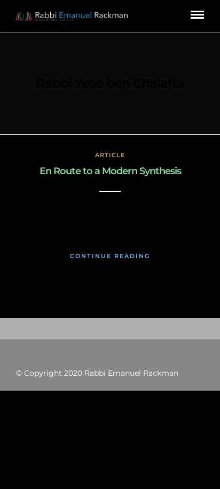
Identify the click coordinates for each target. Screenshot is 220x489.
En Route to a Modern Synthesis (110, 171)
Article (110, 155)
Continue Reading (110, 256)
